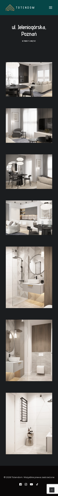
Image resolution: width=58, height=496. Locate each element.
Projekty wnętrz (30, 41)
